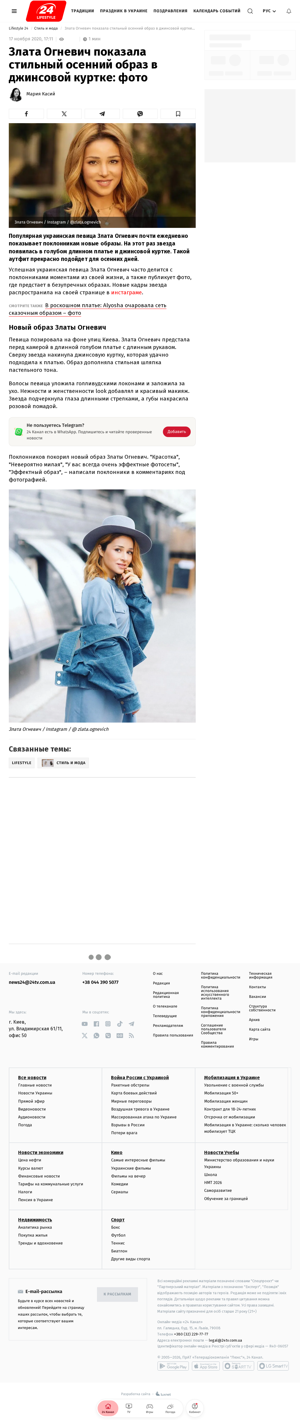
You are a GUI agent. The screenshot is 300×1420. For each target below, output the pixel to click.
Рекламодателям (168, 1026)
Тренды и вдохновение (40, 1243)
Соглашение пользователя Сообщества (213, 1029)
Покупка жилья (32, 1235)
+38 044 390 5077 (100, 982)
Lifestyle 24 (19, 28)
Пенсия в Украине (35, 1199)
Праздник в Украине (124, 10)
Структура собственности (262, 1008)
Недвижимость (35, 1220)
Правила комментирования (217, 1044)
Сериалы (119, 1191)
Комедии (119, 1184)
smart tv (238, 1366)
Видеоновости (32, 1109)
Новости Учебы (221, 1152)
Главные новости (35, 1085)
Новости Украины (35, 1093)
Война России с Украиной (140, 1077)
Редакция (161, 983)
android (173, 1366)
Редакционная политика (166, 995)
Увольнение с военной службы (234, 1085)
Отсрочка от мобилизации (229, 1117)
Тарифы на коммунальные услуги (50, 1184)
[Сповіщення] (289, 11)
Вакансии (257, 997)
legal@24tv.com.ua (225, 1340)
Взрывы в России (127, 1124)
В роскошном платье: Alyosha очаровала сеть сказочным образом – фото (87, 309)
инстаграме (126, 292)
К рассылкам (117, 1294)
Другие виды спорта (130, 1258)
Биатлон (119, 1251)
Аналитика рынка (35, 1227)
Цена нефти (29, 1160)
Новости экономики (40, 1152)
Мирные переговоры (131, 1101)
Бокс (115, 1227)
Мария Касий (40, 94)
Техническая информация (260, 975)
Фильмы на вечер (128, 1176)
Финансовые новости (39, 1176)
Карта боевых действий (134, 1093)
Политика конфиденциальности (220, 975)
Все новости (32, 1077)
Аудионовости (31, 1117)
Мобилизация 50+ (221, 1093)
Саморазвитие (218, 1190)
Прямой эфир (31, 1101)
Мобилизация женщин (226, 1101)
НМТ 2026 (213, 1182)
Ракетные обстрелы (130, 1085)
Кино (116, 1152)
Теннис (118, 1243)
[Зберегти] (178, 113)
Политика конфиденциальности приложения (220, 1012)
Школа (210, 1174)
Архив (254, 1020)
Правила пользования (173, 1035)
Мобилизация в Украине (232, 1077)
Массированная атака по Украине (143, 1117)
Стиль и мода (46, 28)
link (84, 1024)
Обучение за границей (226, 1198)
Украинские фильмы (131, 1168)
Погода (25, 1124)
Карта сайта (259, 1030)
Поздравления (171, 10)
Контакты (257, 987)
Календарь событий (217, 10)
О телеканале (165, 1006)
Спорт (118, 1220)
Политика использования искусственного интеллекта (215, 992)
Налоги (25, 1191)
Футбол (118, 1235)
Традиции (82, 10)
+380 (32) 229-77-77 (191, 1334)
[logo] (46, 11)
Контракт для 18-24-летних (230, 1109)
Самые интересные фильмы (138, 1160)
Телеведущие (165, 1016)
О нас (158, 974)
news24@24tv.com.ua (32, 982)
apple (206, 1366)
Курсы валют (30, 1168)
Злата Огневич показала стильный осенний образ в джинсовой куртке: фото (129, 28)
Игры (253, 1039)
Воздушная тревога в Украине (140, 1109)
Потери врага (124, 1132)
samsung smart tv (273, 1366)
